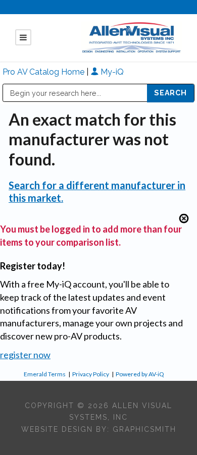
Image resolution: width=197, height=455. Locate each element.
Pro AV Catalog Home (44, 72)
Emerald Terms (45, 374)
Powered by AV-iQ (140, 374)
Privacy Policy (90, 374)
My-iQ (111, 72)
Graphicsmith (144, 429)
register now (25, 354)
